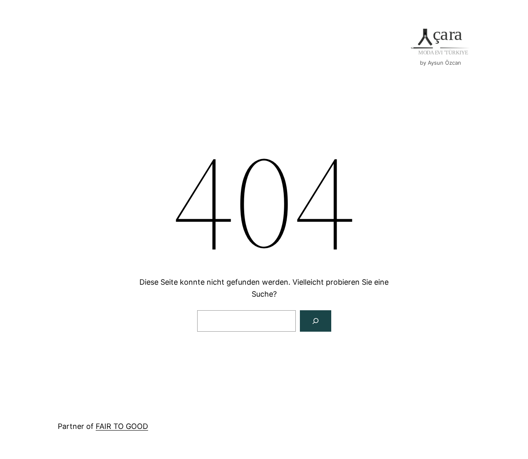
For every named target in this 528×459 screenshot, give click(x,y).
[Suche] (315, 321)
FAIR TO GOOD (122, 426)
